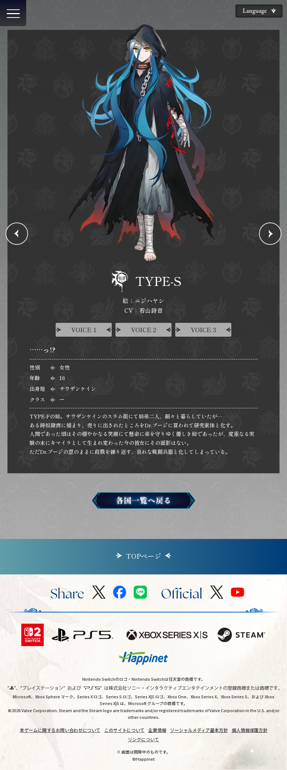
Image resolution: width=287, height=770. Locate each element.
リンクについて (143, 739)
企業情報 (157, 730)
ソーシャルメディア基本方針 (199, 730)
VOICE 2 (143, 329)
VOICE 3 (203, 329)
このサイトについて (124, 730)
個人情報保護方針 (250, 730)
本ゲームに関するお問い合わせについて (60, 730)
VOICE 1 (83, 329)
